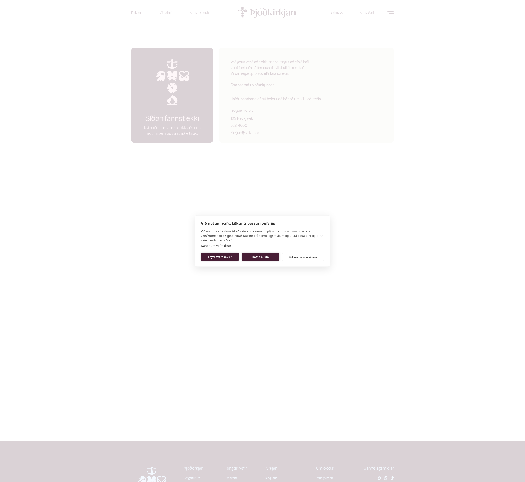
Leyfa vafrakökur (220, 257)
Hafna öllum (260, 257)
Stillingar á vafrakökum (303, 256)
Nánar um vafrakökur (216, 246)
